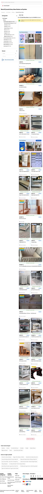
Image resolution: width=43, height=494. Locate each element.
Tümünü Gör (38, 32)
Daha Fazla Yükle (30, 438)
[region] (30, 38)
